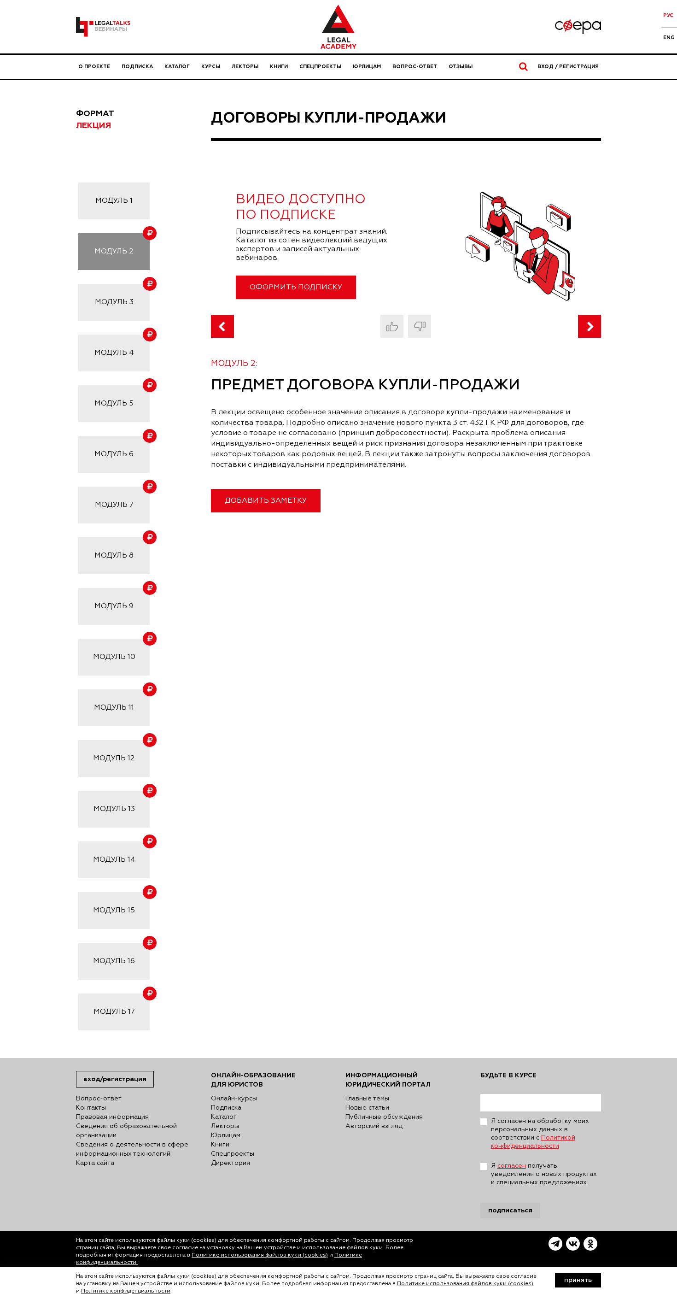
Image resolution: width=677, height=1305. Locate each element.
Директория (230, 1163)
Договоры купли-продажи (328, 118)
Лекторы (245, 67)
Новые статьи (367, 1108)
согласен (511, 1166)
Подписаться (510, 1210)
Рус (668, 15)
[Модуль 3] (589, 326)
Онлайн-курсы (234, 1098)
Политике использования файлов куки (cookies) (260, 1255)
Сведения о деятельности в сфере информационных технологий (132, 1149)
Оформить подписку (296, 287)
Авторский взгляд (374, 1126)
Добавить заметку (266, 501)
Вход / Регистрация (568, 67)
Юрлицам (367, 67)
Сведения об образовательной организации (126, 1131)
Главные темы (367, 1098)
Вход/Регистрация (114, 1079)
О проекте (94, 67)
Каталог (177, 67)
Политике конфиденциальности (125, 1291)
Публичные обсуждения (384, 1117)
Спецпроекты (320, 67)
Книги (279, 67)
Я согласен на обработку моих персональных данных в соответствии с (540, 1133)
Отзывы (461, 67)
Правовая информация (112, 1117)
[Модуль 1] (222, 326)
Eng (669, 38)
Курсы (210, 67)
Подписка (137, 67)
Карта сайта (95, 1163)
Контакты (91, 1108)
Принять (578, 1280)
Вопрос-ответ (414, 67)
